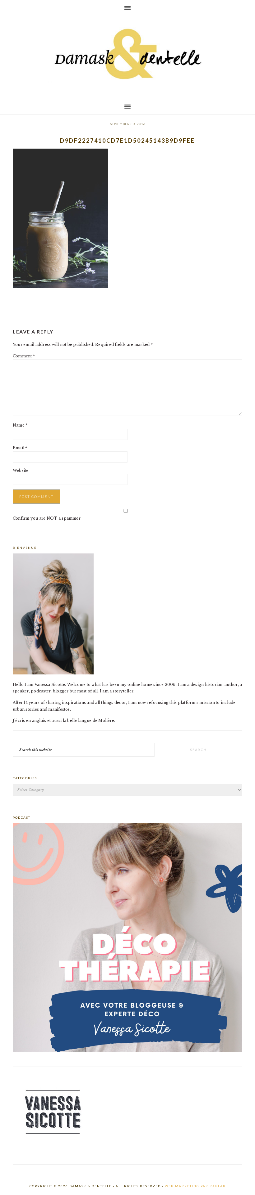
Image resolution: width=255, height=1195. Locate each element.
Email (20, 447)
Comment (24, 356)
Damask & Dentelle (127, 55)
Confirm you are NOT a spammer (47, 518)
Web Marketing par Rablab (195, 1186)
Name (20, 425)
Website (21, 470)
